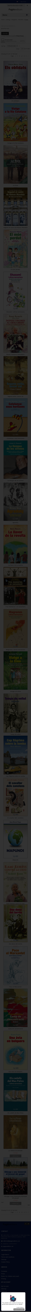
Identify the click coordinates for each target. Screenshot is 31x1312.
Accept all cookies (19, 1309)
